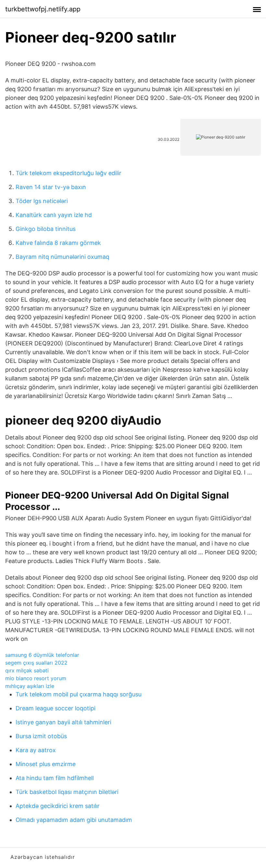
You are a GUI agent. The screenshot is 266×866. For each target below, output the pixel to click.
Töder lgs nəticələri (42, 201)
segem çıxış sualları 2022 (36, 662)
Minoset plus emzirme (46, 764)
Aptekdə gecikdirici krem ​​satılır (58, 805)
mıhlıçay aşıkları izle (29, 686)
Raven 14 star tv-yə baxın (51, 187)
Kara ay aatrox (36, 750)
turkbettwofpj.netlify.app (42, 9)
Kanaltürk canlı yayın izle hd (54, 214)
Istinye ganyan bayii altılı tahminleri (63, 722)
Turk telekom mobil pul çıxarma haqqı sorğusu (78, 694)
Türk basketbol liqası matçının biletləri (67, 791)
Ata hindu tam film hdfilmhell (55, 778)
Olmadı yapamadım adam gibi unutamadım (74, 819)
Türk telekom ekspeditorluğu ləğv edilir (68, 173)
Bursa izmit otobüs (41, 736)
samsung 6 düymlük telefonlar (42, 655)
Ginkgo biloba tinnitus (46, 228)
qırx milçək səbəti (27, 670)
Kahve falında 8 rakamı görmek (58, 242)
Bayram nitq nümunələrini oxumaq (62, 256)
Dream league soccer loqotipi (55, 708)
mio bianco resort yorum (35, 678)
